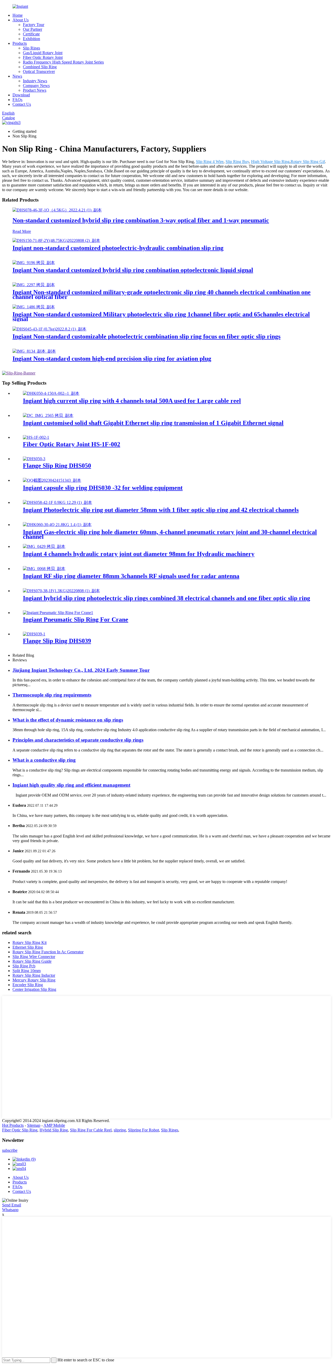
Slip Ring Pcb (23, 966)
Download (21, 95)
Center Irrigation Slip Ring (34, 989)
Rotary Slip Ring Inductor (33, 975)
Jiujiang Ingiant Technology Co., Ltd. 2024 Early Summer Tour (81, 670)
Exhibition (31, 38)
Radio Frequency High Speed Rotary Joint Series (63, 62)
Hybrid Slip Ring (54, 1130)
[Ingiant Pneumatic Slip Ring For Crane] (58, 612)
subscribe (9, 1150)
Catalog (8, 118)
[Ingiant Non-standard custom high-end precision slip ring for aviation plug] (34, 351)
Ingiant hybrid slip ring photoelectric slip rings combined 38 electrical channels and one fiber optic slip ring (166, 598)
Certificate (31, 34)
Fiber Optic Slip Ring (19, 1130)
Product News (34, 90)
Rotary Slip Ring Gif (308, 161)
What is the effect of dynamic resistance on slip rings (67, 720)
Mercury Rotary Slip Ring (33, 980)
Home (17, 15)
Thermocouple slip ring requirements (51, 695)
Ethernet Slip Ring (27, 947)
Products (19, 43)
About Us (20, 20)
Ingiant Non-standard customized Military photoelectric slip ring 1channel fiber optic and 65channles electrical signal (161, 316)
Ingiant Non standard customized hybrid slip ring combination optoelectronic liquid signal (132, 270)
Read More (21, 231)
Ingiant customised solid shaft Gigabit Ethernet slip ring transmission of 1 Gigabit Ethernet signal (153, 422)
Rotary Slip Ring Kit (29, 942)
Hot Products (13, 1125)
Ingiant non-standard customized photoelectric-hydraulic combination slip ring (117, 248)
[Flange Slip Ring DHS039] (34, 634)
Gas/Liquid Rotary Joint (42, 53)
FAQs (17, 99)
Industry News (35, 81)
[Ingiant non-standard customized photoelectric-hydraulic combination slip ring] (56, 240)
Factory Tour (33, 24)
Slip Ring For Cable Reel (91, 1130)
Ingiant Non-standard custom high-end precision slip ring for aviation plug (111, 358)
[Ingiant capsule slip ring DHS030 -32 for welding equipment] (52, 480)
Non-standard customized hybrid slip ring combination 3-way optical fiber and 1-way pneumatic (140, 220)
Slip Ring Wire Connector (33, 956)
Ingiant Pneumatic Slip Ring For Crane (75, 619)
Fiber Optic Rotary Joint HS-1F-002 (71, 444)
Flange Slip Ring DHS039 (57, 640)
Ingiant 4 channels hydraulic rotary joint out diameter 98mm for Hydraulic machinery (138, 553)
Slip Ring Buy (237, 161)
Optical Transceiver (39, 71)
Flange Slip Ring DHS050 (57, 465)
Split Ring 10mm (26, 970)
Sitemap (33, 1125)
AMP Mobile (54, 1125)
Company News (36, 85)
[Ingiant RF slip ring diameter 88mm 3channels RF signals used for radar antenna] (44, 568)
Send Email (11, 1205)
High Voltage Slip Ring (270, 161)
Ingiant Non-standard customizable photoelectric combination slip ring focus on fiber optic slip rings (146, 336)
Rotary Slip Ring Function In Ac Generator (48, 952)
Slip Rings (31, 48)
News (17, 76)
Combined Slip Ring (40, 67)
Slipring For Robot (143, 1130)
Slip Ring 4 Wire (209, 161)
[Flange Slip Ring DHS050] (34, 458)
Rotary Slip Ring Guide (32, 961)
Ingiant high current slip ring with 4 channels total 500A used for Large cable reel (132, 400)
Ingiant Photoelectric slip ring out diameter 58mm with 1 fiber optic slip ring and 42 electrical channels (161, 509)
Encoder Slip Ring (27, 984)
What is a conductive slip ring (44, 760)
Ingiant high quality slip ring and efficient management (71, 785)
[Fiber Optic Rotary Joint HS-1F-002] (36, 437)
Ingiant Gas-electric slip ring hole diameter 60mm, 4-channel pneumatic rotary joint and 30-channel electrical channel (170, 534)
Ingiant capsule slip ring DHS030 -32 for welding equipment (103, 487)
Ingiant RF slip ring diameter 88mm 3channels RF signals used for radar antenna (131, 576)
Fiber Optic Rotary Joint (43, 57)
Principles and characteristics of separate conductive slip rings (77, 740)
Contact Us (21, 104)
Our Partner (32, 29)
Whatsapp (10, 1209)
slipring (120, 1130)
